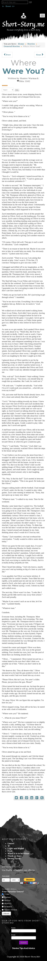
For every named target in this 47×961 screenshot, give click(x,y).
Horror (7, 900)
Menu (42, 15)
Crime (7, 894)
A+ (13, 6)
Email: (13, 935)
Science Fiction (10, 910)
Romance (8, 906)
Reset (8, 6)
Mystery (7, 903)
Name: (13, 928)
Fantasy (7, 897)
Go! (30, 2)
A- (3, 6)
